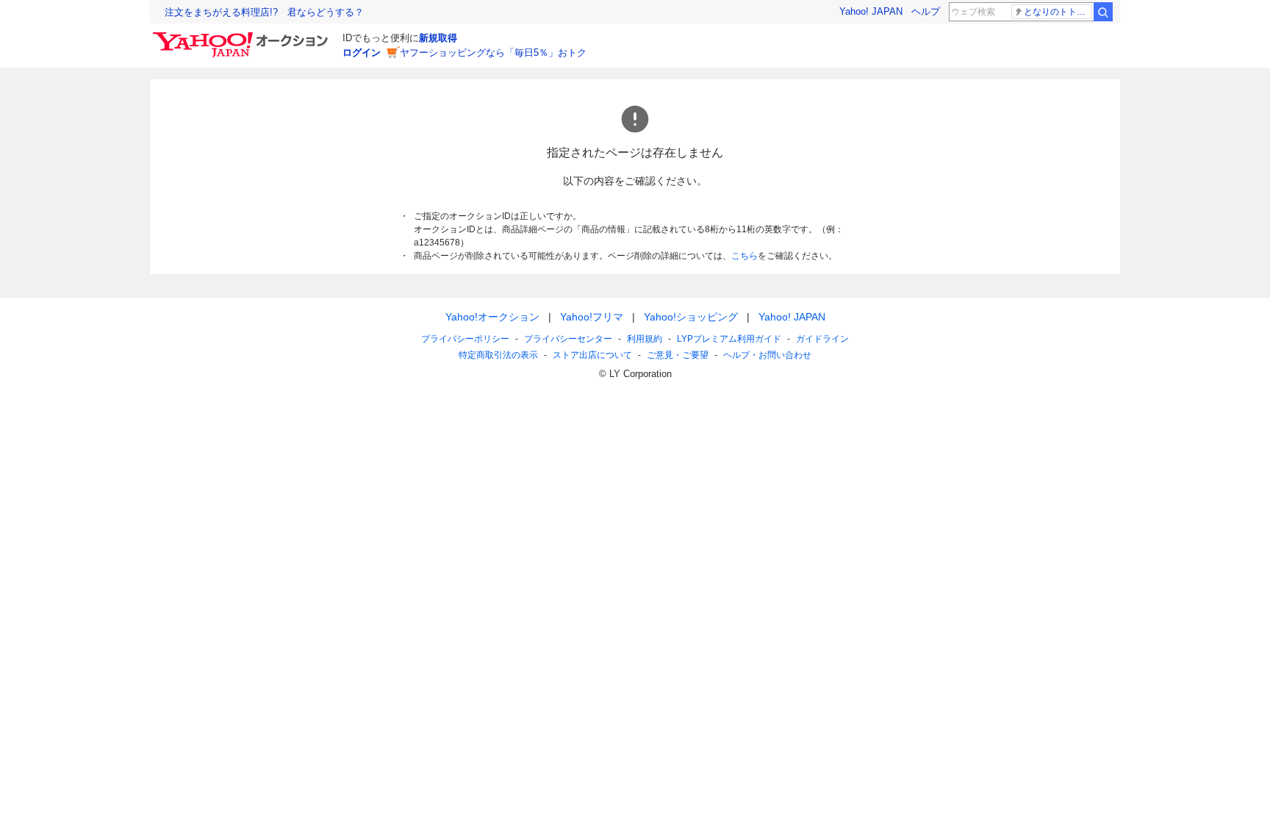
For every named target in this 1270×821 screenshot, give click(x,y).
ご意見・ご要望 (677, 355)
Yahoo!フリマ (591, 317)
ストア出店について (592, 355)
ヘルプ (925, 11)
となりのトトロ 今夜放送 (1058, 12)
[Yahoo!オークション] (242, 36)
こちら (744, 256)
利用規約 (644, 339)
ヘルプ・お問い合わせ (767, 355)
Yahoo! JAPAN (871, 11)
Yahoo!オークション (492, 317)
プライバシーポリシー (465, 339)
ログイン (361, 52)
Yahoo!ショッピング (691, 317)
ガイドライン (822, 339)
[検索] (1103, 11)
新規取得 (438, 37)
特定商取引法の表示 (498, 355)
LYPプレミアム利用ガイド (729, 339)
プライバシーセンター (568, 339)
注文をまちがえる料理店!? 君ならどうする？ (264, 12)
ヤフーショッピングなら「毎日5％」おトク (493, 52)
